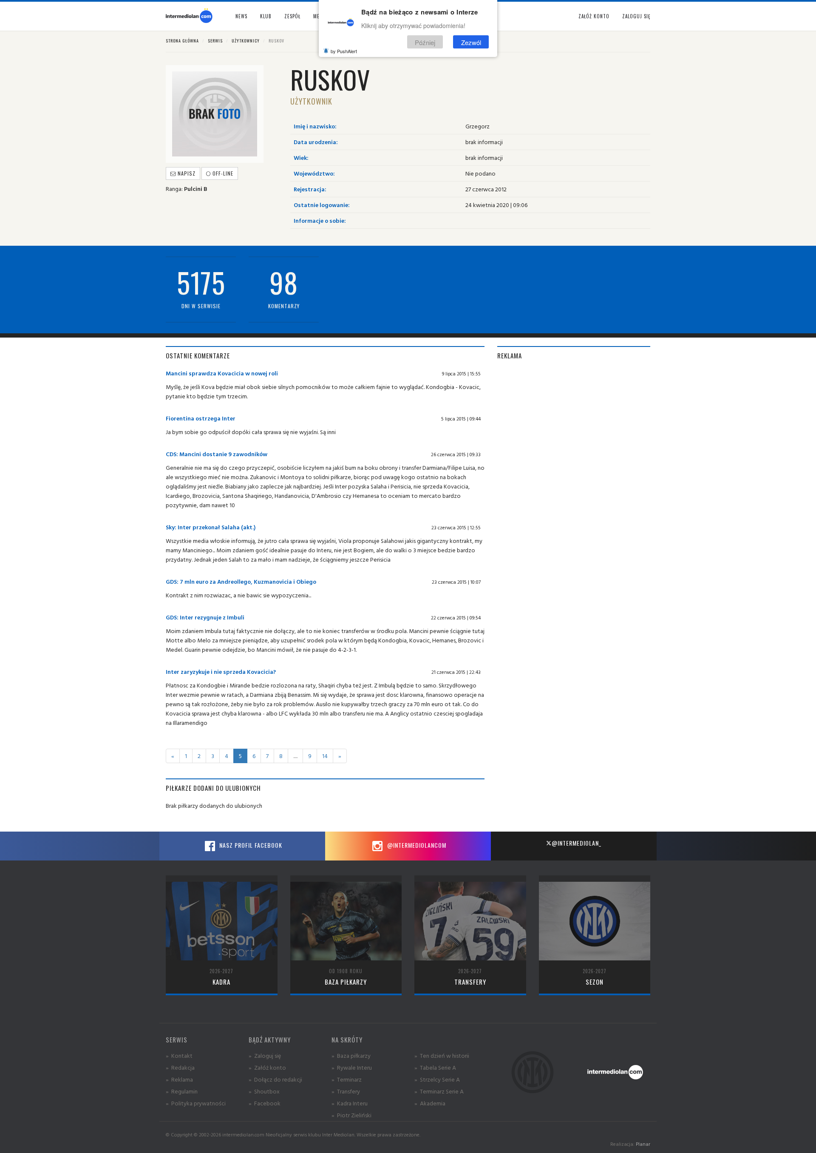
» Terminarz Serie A (439, 1091)
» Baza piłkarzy (351, 1055)
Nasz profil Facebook (250, 845)
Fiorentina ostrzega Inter (200, 418)
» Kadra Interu (350, 1103)
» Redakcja (180, 1067)
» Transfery (346, 1091)
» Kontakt (179, 1055)
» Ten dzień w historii (441, 1055)
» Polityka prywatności (196, 1103)
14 (325, 755)
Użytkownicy (246, 40)
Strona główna (182, 40)
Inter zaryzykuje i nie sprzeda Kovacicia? (221, 671)
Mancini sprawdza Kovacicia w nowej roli (222, 373)
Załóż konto (593, 16)
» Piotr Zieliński (351, 1114)
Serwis (215, 40)
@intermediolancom (415, 845)
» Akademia (429, 1103)
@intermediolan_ (576, 842)
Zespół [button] (292, 16)
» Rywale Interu (352, 1067)
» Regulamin (182, 1091)
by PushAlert (344, 51)
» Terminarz (347, 1079)
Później (425, 41)
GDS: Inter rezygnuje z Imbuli (205, 617)
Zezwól (471, 41)
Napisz (186, 173)
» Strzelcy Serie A (437, 1079)
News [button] (241, 16)
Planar (643, 1143)
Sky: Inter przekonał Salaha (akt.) (210, 527)
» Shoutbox (264, 1091)
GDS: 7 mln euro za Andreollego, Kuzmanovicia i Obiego (241, 581)
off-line (222, 173)
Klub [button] (266, 16)
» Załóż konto (267, 1067)
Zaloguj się (636, 16)
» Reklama (179, 1079)
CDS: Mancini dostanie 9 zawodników (216, 453)
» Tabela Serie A (435, 1067)
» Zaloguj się (265, 1055)
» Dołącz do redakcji (275, 1079)
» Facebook (264, 1103)
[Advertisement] (573, 428)
